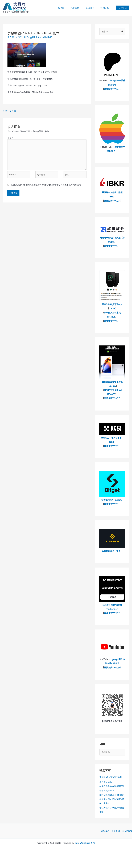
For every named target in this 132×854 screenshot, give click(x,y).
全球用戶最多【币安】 (112, 551)
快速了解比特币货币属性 (110, 777)
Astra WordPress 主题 (85, 842)
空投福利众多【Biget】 (112, 499)
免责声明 (115, 830)
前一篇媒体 (9, 110)
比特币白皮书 (105, 781)
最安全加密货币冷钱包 (112, 304)
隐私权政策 (127, 830)
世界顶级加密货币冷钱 (112, 381)
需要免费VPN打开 (112, 88)
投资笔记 (62, 7)
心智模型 (75, 7)
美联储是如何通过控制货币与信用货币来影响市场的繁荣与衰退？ (111, 799)
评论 (10, 137)
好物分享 (105, 7)
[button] (80, 8)
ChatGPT (89, 7)
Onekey (112, 385)
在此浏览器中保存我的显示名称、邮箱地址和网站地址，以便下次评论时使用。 (47, 184)
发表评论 (11, 37)
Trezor (112, 308)
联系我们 (105, 830)
